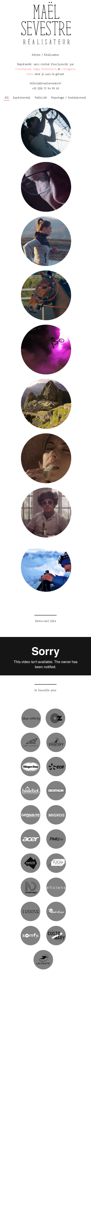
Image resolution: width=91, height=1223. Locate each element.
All (7, 98)
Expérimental (21, 98)
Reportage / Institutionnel (68, 98)
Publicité (41, 98)
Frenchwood (23, 69)
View (45, 134)
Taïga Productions (45, 69)
